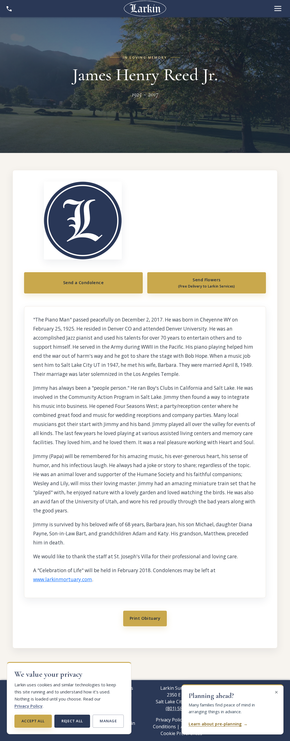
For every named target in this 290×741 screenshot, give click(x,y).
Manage (108, 720)
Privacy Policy (28, 706)
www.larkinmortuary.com (62, 579)
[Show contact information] (9, 8)
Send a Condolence (83, 282)
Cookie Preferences (181, 733)
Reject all (72, 720)
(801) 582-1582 (181, 708)
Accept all (33, 720)
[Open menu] (278, 8)
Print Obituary (145, 618)
